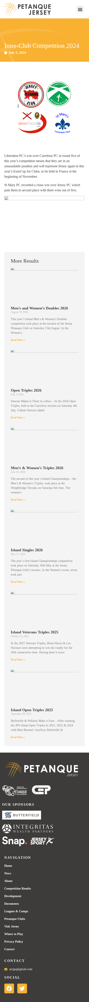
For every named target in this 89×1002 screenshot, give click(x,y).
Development (12, 896)
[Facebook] (9, 988)
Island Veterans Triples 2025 (34, 632)
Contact (9, 949)
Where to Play (13, 934)
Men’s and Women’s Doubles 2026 (39, 308)
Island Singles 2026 (27, 550)
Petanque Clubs (14, 919)
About (8, 881)
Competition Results (17, 888)
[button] (80, 9)
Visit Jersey (11, 926)
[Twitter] (22, 988)
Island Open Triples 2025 (32, 710)
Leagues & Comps (16, 911)
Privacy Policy (13, 941)
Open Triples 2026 (26, 390)
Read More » (18, 340)
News (7, 873)
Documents (11, 903)
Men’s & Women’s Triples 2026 (37, 468)
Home (8, 865)
